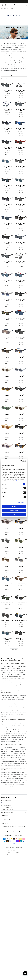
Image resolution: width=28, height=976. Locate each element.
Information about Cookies (13, 852)
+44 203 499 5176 (6, 803)
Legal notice (9, 850)
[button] (5, 5)
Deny (14, 514)
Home (2, 8)
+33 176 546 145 (7, 807)
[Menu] (3, 5)
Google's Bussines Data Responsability (13, 854)
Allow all (14, 506)
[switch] (24, 488)
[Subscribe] (26, 823)
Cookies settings (16, 850)
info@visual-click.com (8, 809)
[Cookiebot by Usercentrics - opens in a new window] (20, 461)
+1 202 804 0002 (6, 805)
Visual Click (11, 847)
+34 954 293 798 (7, 802)
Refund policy (6, 848)
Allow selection (14, 510)
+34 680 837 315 (7, 800)
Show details (21, 502)
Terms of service (20, 848)
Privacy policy (13, 848)
